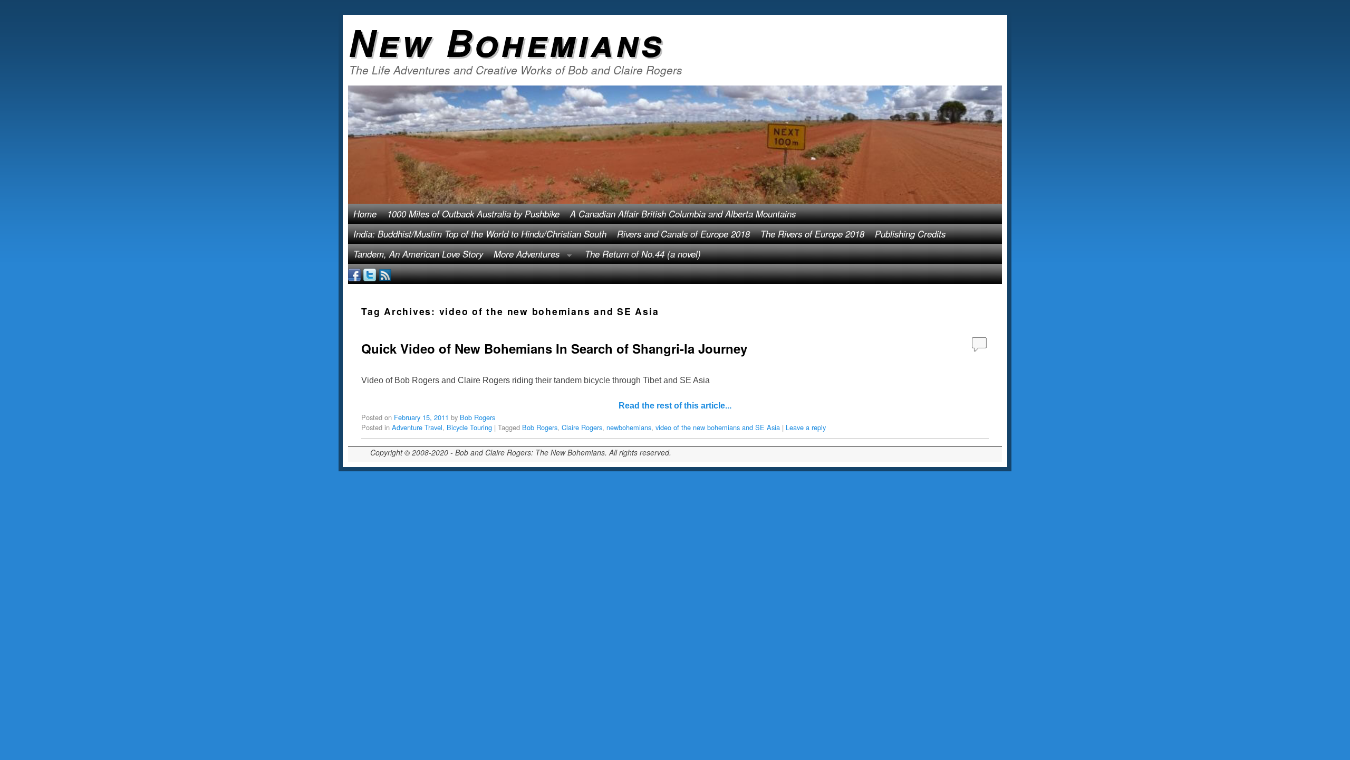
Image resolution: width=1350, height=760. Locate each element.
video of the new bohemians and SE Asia (717, 427)
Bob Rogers (477, 417)
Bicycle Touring (469, 427)
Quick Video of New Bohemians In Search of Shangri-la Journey (554, 348)
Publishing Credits (910, 233)
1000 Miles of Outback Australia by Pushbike (473, 213)
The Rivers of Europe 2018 (812, 233)
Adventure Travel (417, 427)
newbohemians (628, 427)
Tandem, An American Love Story (418, 254)
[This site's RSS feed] (385, 274)
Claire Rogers (582, 427)
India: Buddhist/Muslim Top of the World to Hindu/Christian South (479, 233)
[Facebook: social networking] (354, 274)
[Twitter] (369, 274)
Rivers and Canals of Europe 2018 (683, 233)
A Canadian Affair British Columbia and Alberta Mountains (683, 213)
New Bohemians (506, 41)
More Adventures (524, 256)
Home (365, 213)
